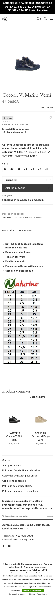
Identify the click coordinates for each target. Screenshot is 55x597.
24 (39, 169)
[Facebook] (3, 546)
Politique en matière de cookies (20, 491)
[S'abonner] (49, 516)
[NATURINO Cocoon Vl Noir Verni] (14, 417)
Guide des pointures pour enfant (20, 475)
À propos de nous (11, 465)
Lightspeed (16, 567)
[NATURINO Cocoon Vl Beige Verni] (40, 417)
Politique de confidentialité (17, 486)
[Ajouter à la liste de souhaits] (51, 118)
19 (5, 169)
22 (25, 169)
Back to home (38, 397)
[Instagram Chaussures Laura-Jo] (9, 546)
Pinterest (28, 217)
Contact (6, 460)
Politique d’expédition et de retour (21, 470)
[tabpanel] (27, 58)
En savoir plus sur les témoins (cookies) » (28, 594)
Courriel (38, 217)
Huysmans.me (40, 567)
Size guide (7, 195)
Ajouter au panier (15, 188)
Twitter (18, 217)
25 (46, 169)
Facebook (8, 217)
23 (32, 169)
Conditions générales (14, 481)
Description (8, 230)
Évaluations (25, 230)
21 (19, 169)
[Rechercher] (45, 19)
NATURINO (47, 107)
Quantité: (11, 180)
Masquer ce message (32, 590)
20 (12, 169)
